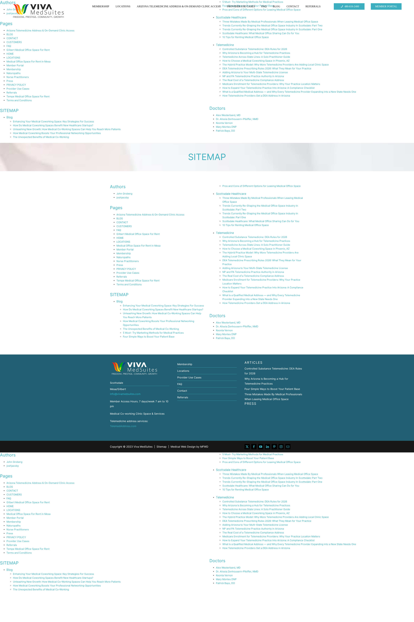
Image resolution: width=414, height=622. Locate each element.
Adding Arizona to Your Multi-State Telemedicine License (255, 72)
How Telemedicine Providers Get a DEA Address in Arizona (256, 95)
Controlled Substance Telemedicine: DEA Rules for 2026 (254, 49)
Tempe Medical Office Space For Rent (27, 96)
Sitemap (162, 446)
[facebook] (253, 446)
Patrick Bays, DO (225, 130)
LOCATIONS (13, 57)
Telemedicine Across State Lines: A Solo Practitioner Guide (256, 56)
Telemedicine (225, 45)
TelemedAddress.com (123, 426)
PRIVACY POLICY (16, 84)
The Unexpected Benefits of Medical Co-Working (41, 137)
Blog (9, 117)
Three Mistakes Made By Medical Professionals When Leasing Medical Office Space (270, 474)
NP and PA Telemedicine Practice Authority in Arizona (253, 76)
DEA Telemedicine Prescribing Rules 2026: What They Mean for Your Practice (266, 68)
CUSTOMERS (14, 42)
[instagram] (281, 446)
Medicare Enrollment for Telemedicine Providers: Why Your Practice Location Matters (271, 84)
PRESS (250, 404)
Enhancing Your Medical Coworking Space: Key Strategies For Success (53, 121)
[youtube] (260, 446)
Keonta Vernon (224, 122)
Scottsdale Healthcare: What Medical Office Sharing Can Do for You (260, 33)
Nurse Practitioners (17, 77)
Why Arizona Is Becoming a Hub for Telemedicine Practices (256, 52)
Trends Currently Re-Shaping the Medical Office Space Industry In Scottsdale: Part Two (272, 25)
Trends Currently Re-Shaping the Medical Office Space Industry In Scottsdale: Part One (272, 29)
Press (9, 80)
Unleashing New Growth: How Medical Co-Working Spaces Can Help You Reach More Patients (67, 129)
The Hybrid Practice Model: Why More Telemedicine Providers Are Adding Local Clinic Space (275, 64)
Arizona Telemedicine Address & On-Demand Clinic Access (40, 30)
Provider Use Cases (17, 88)
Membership (13, 69)
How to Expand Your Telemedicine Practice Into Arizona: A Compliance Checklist (268, 87)
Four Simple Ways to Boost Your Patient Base (148, 336)
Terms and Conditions (19, 100)
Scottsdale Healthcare (231, 193)
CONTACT (12, 38)
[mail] (287, 446)
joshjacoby (122, 197)
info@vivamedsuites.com (125, 394)
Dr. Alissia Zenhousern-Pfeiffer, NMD (237, 119)
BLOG (9, 34)
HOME (10, 53)
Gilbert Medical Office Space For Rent (28, 49)
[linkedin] (267, 446)
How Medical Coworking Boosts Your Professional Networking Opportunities (57, 133)
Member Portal (15, 65)
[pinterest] (274, 446)
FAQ (8, 46)
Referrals (11, 92)
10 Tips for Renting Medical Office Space (245, 37)
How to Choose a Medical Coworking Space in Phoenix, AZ (255, 60)
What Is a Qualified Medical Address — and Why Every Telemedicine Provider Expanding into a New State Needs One (289, 91)
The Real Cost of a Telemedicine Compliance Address (253, 80)
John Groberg (124, 193)
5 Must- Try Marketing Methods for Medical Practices (153, 332)
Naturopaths (13, 73)
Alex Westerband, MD (228, 115)
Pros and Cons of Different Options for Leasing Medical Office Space (261, 186)
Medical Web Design (183, 446)
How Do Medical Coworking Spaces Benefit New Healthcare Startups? (53, 125)
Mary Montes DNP (226, 126)
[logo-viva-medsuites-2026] (38, 4)
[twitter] (247, 446)
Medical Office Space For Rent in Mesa (28, 61)
